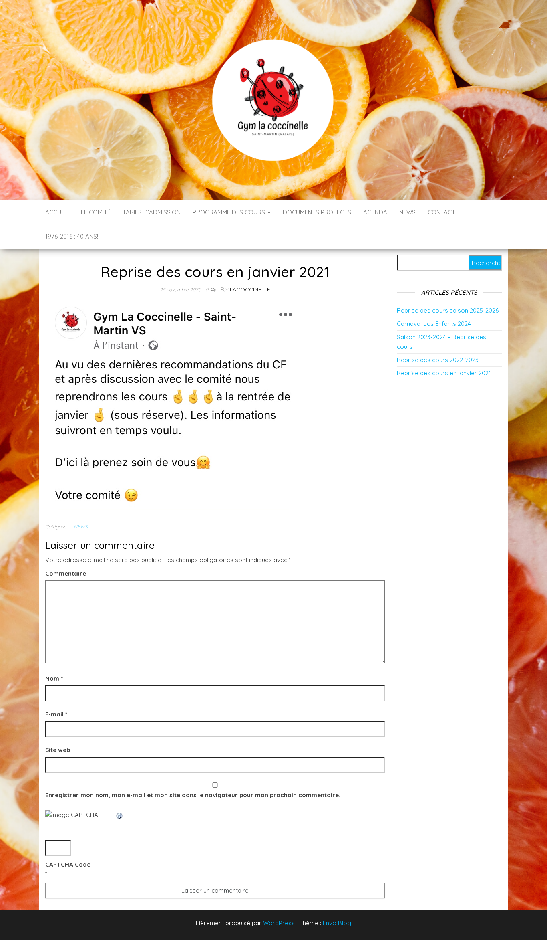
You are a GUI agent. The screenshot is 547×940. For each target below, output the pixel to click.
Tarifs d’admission (152, 212)
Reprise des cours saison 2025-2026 (448, 310)
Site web (57, 750)
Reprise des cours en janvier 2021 (444, 373)
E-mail (56, 714)
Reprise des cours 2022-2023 (438, 360)
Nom (54, 678)
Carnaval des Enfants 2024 (434, 323)
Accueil (57, 212)
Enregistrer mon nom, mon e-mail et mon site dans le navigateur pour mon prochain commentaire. (192, 795)
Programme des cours (230, 212)
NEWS (407, 212)
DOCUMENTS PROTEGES (317, 212)
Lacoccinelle (250, 289)
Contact (441, 212)
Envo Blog (337, 923)
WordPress (279, 923)
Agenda (375, 212)
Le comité (96, 212)
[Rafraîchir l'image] (119, 815)
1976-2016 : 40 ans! (71, 236)
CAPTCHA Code (67, 864)
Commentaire (65, 573)
